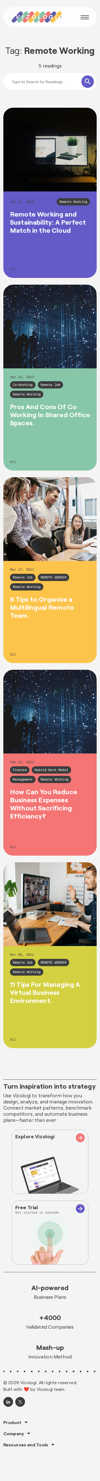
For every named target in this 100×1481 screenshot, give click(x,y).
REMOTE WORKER (53, 577)
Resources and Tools (25, 1444)
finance (20, 770)
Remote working (73, 202)
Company (13, 1433)
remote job (51, 385)
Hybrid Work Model (51, 770)
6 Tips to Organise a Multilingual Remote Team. (42, 607)
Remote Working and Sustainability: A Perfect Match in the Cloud (48, 222)
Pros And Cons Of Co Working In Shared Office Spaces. (50, 414)
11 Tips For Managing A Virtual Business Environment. (45, 992)
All (13, 269)
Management (23, 779)
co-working (23, 385)
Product (12, 1422)
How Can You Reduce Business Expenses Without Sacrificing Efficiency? (43, 804)
